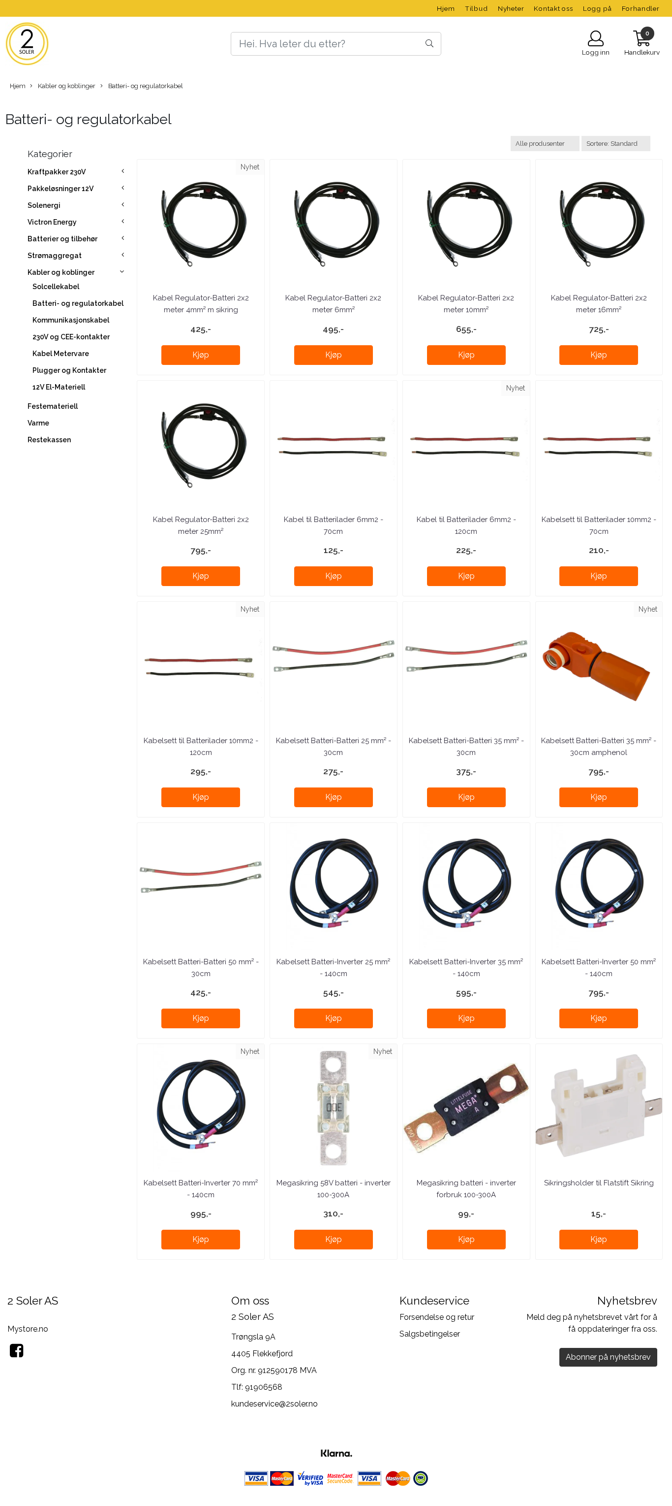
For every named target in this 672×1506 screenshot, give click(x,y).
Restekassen (49, 440)
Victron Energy (52, 222)
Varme (38, 423)
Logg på (597, 8)
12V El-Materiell (58, 387)
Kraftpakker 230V (57, 172)
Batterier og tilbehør (62, 239)
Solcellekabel (55, 287)
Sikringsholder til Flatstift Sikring (599, 1183)
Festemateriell (53, 406)
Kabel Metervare (60, 354)
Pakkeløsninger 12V (60, 189)
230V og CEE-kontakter (71, 337)
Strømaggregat (55, 256)
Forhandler (641, 8)
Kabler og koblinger (65, 86)
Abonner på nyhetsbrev (608, 1357)
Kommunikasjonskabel (70, 320)
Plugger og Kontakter (69, 370)
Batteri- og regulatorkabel (145, 86)
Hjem (446, 8)
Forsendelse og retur (436, 1317)
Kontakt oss (553, 8)
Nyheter (511, 8)
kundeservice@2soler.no (274, 1403)
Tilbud (476, 8)
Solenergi (44, 205)
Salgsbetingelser (429, 1334)
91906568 (263, 1387)
